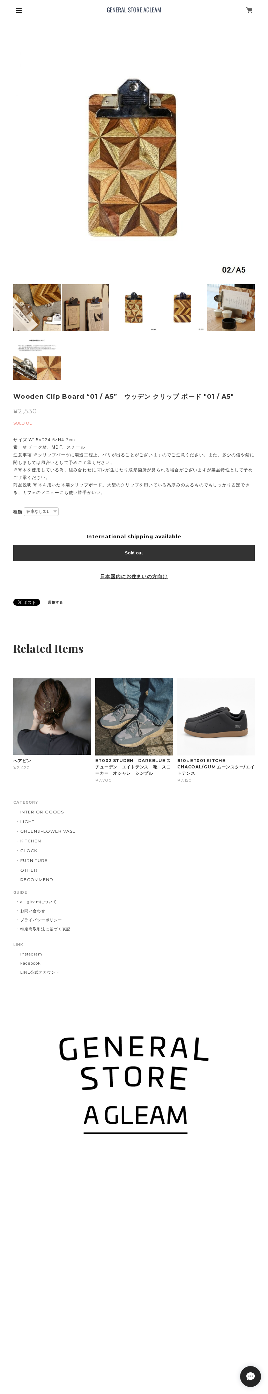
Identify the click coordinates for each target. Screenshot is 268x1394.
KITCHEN (30, 840)
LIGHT (27, 821)
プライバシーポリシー (41, 919)
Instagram (31, 954)
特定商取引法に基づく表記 (45, 929)
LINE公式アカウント (40, 972)
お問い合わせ (32, 910)
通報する (55, 602)
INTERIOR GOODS (42, 811)
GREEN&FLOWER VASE (47, 831)
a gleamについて (38, 901)
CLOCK (28, 850)
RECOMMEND (36, 879)
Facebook (30, 963)
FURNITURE (34, 860)
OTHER (28, 870)
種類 (17, 511)
